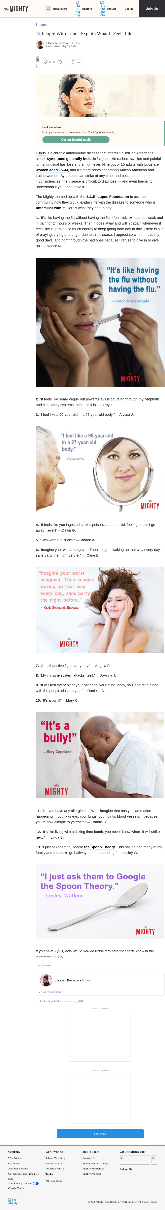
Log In (129, 8)
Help (10, 1178)
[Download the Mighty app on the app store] (135, 1160)
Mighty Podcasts (91, 1173)
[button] (76, 43)
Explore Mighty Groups (95, 1163)
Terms (154, 1202)
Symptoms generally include (71, 159)
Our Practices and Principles (23, 1173)
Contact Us (88, 1158)
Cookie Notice (16, 1188)
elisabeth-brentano (50, 992)
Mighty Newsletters (93, 1168)
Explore (87, 8)
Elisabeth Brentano (57, 43)
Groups (111, 8)
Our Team (13, 1163)
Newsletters (60, 8)
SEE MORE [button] (100, 1133)
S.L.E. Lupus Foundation (107, 197)
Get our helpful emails (76, 139)
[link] (16, 8)
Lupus (41, 24)
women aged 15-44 (52, 170)
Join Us (152, 8)
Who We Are (15, 1158)
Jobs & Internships (18, 1168)
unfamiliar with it (50, 208)
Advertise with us (54, 1168)
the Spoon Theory (99, 847)
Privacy (145, 1202)
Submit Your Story (55, 1158)
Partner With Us (53, 1163)
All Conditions (53, 1180)
